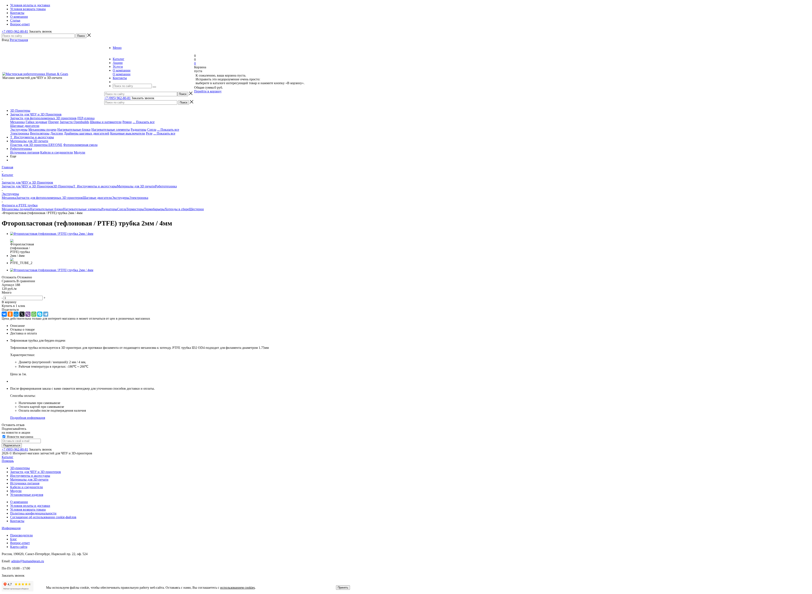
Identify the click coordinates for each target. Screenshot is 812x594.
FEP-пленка (86, 118)
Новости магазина (19, 437)
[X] (22, 314)
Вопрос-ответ (20, 543)
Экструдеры (18, 129)
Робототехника (21, 148)
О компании (121, 74)
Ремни (127, 122)
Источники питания (24, 152)
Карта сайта (18, 547)
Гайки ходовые (36, 122)
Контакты (17, 521)
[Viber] (27, 314)
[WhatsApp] (33, 314)
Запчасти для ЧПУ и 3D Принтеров (36, 114)
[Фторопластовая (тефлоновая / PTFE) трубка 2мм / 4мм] (51, 233)
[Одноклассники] (10, 314)
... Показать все (144, 122)
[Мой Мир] (16, 314)
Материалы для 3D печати (29, 141)
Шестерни (196, 209)
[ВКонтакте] (4, 314)
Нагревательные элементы (110, 129)
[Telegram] (45, 314)
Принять (343, 587)
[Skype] (39, 314)
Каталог (7, 457)
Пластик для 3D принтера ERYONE (36, 145)
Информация (11, 528)
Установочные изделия (26, 494)
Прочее (53, 122)
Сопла (151, 129)
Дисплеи (56, 133)
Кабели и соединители (56, 152)
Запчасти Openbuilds (74, 122)
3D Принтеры (20, 110)
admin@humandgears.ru (27, 561)
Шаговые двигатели (24, 126)
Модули (79, 152)
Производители (21, 535)
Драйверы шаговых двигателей (86, 133)
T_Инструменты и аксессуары (32, 137)
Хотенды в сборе (177, 209)
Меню (117, 48)
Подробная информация (27, 417)
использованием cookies (237, 587)
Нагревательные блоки (74, 129)
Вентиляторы (39, 133)
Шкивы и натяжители (106, 122)
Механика (17, 122)
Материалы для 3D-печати (29, 479)
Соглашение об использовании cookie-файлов (43, 517)
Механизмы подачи (42, 129)
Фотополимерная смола (80, 145)
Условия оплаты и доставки (30, 505)
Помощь (8, 461)
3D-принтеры (20, 468)
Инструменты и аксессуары (30, 475)
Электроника (19, 133)
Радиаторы (138, 129)
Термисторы (135, 209)
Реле (149, 133)
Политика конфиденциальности (33, 513)
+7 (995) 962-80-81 (15, 31)
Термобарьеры (154, 209)
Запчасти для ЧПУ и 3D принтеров (35, 472)
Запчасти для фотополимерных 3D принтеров (43, 118)
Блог (13, 539)
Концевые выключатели (127, 133)
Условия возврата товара (28, 509)
